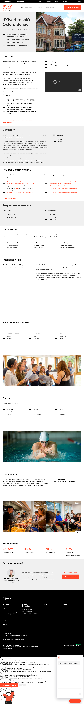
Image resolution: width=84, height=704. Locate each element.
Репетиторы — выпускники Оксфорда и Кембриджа (64, 181)
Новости (40, 1)
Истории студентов (50, 7)
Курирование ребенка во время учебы (60, 183)
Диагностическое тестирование (16, 181)
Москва (6, 604)
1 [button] (77, 386)
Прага (44, 604)
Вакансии (79, 1)
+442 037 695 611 (66, 608)
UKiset (17, 188)
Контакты (65, 1)
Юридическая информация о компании (13, 639)
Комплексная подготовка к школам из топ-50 (19, 192)
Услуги (39, 7)
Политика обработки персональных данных (15, 635)
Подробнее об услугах (9, 198)
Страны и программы (27, 7)
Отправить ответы (9, 685)
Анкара (5, 624)
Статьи (72, 1)
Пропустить (22, 685)
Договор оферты (7, 633)
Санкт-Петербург (26, 605)
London (64, 604)
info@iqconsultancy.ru (8, 648)
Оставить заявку (73, 7)
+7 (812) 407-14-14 (70, 572)
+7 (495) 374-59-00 (8, 608)
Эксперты (57, 1)
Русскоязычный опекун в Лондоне (59, 186)
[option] (42, 371)
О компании (48, 1)
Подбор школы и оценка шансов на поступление (20, 183)
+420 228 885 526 (47, 608)
